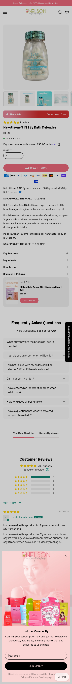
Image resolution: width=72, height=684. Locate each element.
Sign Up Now (36, 665)
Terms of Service (38, 677)
